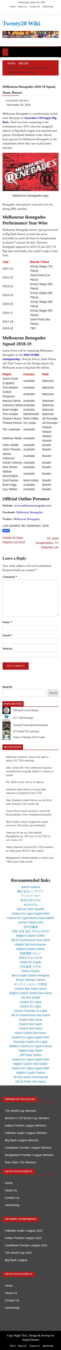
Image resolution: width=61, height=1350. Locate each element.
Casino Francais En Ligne (30, 1010)
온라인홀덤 (30, 926)
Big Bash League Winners (22, 1140)
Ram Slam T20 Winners (20, 1162)
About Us (22, 6)
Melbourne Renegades (29, 512)
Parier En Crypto (30, 962)
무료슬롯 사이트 (30, 966)
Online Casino (30, 971)
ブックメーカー (30, 895)
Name (7, 622)
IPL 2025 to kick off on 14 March (25, 782)
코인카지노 (30, 904)
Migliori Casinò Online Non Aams (30, 993)
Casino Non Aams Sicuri (30, 988)
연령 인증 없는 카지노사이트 (30, 931)
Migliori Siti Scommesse (30, 944)
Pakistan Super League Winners (26, 1133)
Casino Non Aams (30, 1019)
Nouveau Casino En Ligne (30, 1041)
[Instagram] (32, 11)
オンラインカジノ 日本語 (30, 984)
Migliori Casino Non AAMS (30, 1063)
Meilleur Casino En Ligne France (30, 1046)
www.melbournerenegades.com (32, 505)
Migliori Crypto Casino (30, 1072)
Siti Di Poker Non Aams (30, 1081)
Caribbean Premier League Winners (28, 1147)
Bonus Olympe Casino (30, 979)
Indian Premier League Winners (25, 1125)
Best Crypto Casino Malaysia (30, 975)
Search (7, 687)
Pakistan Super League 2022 (24, 1230)
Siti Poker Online (30, 1055)
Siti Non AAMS (30, 997)
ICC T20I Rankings (23, 717)
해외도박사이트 (30, 900)
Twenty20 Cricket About (25, 710)
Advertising (48, 6)
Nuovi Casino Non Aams (30, 1033)
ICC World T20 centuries (26, 731)
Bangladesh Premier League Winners (29, 1155)
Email (7, 635)
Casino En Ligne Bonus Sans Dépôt (30, 918)
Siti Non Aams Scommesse (30, 1077)
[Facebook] (22, 11)
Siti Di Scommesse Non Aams (30, 940)
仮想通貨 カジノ (30, 953)
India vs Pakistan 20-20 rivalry (29, 737)
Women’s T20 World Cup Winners (27, 1118)
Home (12, 6)
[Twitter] (27, 11)
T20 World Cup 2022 (18, 1252)
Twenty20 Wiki (21, 23)
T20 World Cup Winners (20, 1110)
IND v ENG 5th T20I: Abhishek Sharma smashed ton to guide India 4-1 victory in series (30, 771)
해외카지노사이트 (30, 957)
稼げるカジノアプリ (30, 891)
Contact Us (34, 6)
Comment (9, 576)
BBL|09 (6, 530)
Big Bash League (16, 1260)
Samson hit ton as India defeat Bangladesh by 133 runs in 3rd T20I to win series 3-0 (28, 836)
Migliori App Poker (30, 1050)
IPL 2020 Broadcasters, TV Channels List (47, 543)
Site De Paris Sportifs (30, 909)
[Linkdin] (37, 11)
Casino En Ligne (30, 1002)
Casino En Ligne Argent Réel (30, 913)
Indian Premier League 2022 (23, 1238)
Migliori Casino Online (30, 935)
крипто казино (30, 887)
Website (7, 648)
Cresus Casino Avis (30, 922)
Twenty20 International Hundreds (30, 725)
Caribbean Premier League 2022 (26, 1245)
